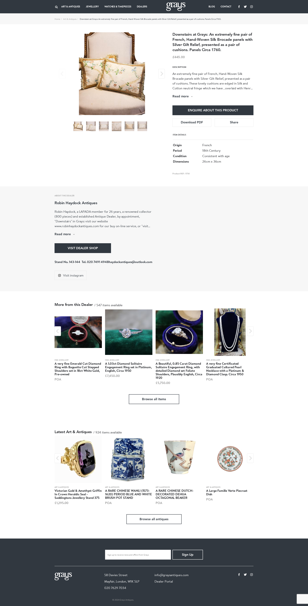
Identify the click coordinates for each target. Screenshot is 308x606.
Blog (212, 6)
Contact (226, 6)
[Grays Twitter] (245, 7)
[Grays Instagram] (251, 7)
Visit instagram (73, 275)
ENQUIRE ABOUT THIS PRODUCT (213, 110)
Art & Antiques (70, 19)
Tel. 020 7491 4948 (95, 262)
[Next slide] (161, 74)
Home (57, 19)
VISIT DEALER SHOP (83, 248)
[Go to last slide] (58, 331)
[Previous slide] (62, 74)
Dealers (142, 6)
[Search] (56, 7)
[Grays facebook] (239, 7)
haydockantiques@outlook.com (130, 262)
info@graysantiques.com (171, 575)
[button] (78, 126)
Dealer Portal (163, 581)
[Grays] (63, 576)
